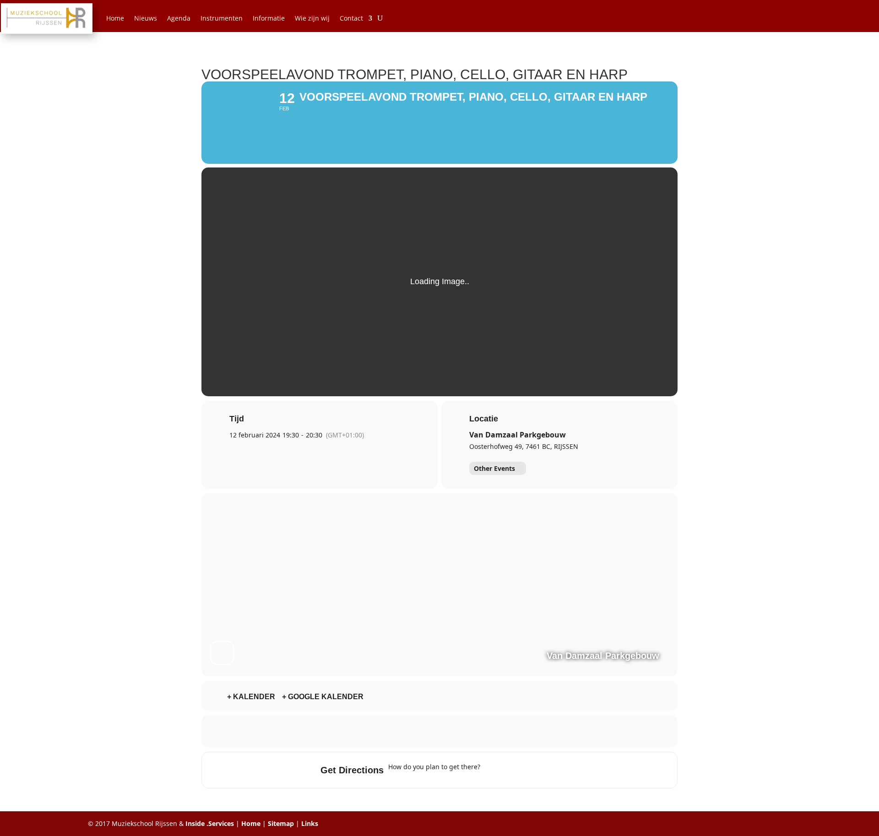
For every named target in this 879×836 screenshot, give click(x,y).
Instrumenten (222, 18)
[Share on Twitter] (416, 731)
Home (115, 18)
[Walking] (546, 770)
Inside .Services (209, 823)
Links (309, 823)
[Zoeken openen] (380, 18)
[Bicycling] (564, 770)
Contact (351, 18)
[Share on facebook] (393, 731)
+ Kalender (251, 697)
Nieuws (145, 18)
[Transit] (528, 770)
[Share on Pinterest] (462, 731)
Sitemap (281, 823)
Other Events (494, 468)
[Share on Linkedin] (439, 731)
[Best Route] (492, 770)
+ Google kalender (323, 697)
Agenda (178, 18)
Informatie (269, 18)
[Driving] (510, 770)
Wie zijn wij (312, 18)
